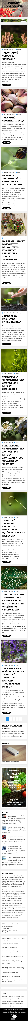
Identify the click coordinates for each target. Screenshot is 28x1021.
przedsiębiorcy (17, 996)
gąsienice (4, 999)
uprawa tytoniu (5, 1001)
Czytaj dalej (7, 84)
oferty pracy (11, 996)
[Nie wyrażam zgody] (13, 1019)
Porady (19, 49)
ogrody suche (20, 1001)
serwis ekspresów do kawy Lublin (15, 876)
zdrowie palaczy (6, 1003)
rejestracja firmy (18, 998)
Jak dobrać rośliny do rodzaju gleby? (11, 319)
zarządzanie (5, 996)
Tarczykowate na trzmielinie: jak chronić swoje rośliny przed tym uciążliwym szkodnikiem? (13, 602)
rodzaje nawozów (6, 1005)
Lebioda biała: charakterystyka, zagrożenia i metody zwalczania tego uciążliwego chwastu (12, 905)
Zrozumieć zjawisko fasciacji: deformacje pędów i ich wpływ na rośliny (13, 528)
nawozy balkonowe (14, 1003)
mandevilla (20, 1003)
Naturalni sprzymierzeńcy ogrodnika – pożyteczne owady (14, 180)
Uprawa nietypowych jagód (14, 846)
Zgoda (14, 1016)
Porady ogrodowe (14, 4)
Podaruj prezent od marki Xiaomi (10, 761)
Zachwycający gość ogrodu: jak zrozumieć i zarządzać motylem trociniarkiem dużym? (13, 677)
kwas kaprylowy (10, 889)
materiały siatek (10, 999)
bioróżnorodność (13, 1001)
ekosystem (19, 999)
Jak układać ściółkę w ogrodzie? (10, 55)
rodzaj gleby (12, 1006)
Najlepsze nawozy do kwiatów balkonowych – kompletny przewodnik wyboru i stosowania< (13, 250)
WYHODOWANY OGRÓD (7, 926)
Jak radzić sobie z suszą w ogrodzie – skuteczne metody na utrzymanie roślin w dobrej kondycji (13, 961)
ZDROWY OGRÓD (6, 928)
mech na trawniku (19, 1006)
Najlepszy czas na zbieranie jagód (16, 827)
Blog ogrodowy (6, 932)
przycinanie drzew (14, 1005)
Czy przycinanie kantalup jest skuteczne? (12, 956)
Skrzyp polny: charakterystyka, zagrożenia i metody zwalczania (13, 383)
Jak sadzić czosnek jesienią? (13, 119)
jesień (15, 999)
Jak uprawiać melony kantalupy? (10, 972)
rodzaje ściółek (10, 998)
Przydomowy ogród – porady (9, 930)
